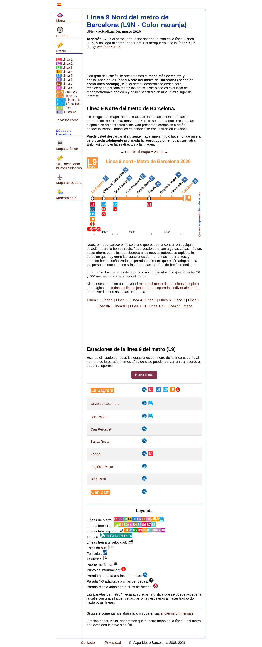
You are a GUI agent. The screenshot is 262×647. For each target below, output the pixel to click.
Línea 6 (64, 79)
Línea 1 (65, 59)
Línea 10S (68, 104)
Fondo (95, 454)
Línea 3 (65, 67)
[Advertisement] (67, 266)
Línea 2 (65, 63)
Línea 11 (66, 108)
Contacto (88, 643)
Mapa (60, 20)
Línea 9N (66, 91)
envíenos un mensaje (177, 613)
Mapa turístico (67, 149)
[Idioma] (59, 4)
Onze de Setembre (105, 404)
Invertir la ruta (144, 374)
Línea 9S (66, 95)
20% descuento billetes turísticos (69, 166)
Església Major (102, 467)
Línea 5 (64, 75)
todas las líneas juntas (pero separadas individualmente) (154, 288)
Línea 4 (64, 71)
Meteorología (66, 198)
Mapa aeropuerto (69, 183)
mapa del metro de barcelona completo (169, 284)
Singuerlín (98, 479)
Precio (61, 51)
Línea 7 (64, 83)
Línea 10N (68, 100)
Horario (62, 36)
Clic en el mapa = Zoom (144, 152)
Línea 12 (66, 112)
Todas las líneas (67, 120)
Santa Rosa (100, 441)
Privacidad (113, 643)
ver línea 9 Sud (108, 47)
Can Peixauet (101, 429)
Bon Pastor (99, 417)
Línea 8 (64, 87)
